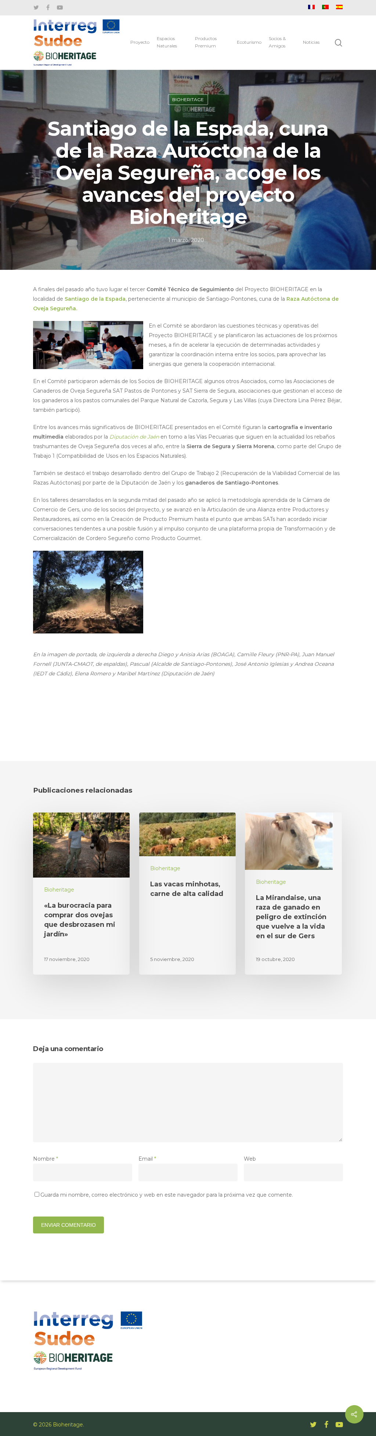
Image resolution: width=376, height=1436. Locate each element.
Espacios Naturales (167, 42)
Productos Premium (206, 42)
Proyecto (139, 42)
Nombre (45, 1158)
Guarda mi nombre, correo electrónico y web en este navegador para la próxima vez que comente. (166, 1195)
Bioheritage (188, 99)
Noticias (311, 42)
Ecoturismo (249, 42)
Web (250, 1158)
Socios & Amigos (277, 42)
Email (147, 1158)
